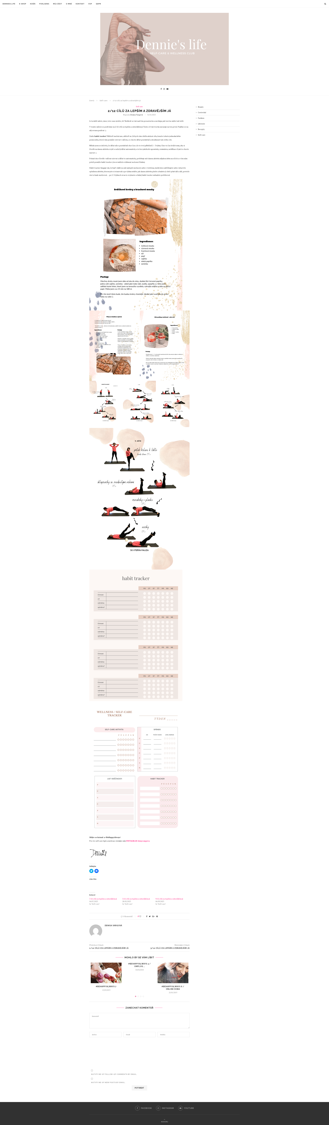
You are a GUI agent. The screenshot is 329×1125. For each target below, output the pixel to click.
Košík (32, 4)
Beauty (200, 107)
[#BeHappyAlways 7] (106, 973)
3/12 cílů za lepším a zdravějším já (136, 899)
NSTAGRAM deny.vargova (138, 841)
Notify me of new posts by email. (108, 1082)
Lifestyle (201, 123)
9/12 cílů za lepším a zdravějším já (169, 899)
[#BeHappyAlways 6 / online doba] (173, 973)
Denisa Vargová (136, 114)
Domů (91, 101)
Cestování (202, 112)
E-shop (22, 4)
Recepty (201, 129)
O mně (69, 4)
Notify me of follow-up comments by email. (114, 1074)
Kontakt (80, 4)
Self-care (103, 101)
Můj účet (57, 4)
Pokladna (44, 4)
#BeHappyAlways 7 (106, 986)
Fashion (201, 118)
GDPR (98, 4)
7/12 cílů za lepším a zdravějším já (103, 899)
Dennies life (9, 4)
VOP (90, 4)
